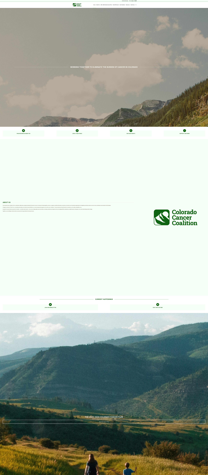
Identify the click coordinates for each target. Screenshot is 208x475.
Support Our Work (185, 133)
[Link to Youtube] (136, 1)
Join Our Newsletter (50, 307)
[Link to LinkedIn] (132, 1)
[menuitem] (94, 5)
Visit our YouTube (158, 307)
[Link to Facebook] (129, 1)
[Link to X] (131, 1)
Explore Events (131, 133)
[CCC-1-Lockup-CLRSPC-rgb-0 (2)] (77, 5)
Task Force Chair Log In (125, 0)
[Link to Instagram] (134, 1)
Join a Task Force (77, 133)
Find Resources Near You (23, 133)
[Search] (136, 5)
